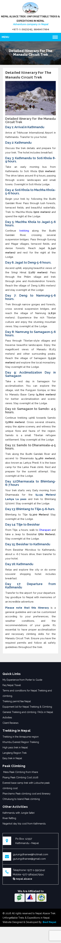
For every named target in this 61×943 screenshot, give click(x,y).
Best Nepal (49, 922)
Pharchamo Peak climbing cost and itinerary (26, 793)
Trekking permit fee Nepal (17, 701)
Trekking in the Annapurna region (21, 736)
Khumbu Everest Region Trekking (21, 742)
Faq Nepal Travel (12, 685)
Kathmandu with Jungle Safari (19, 812)
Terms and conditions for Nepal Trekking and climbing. (27, 693)
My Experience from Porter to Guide (22, 679)
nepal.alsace (23, 878)
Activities (7, 717)
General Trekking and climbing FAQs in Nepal (28, 712)
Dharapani (45, 529)
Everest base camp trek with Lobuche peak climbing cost (26, 786)
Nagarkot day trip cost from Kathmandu (24, 823)
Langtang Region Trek (15, 753)
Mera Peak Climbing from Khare (20, 772)
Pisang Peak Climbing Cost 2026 (20, 777)
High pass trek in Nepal (15, 747)
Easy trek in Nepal (12, 758)
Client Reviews (10, 723)
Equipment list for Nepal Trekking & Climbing (28, 706)
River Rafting (9, 818)
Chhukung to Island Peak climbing (21, 799)
